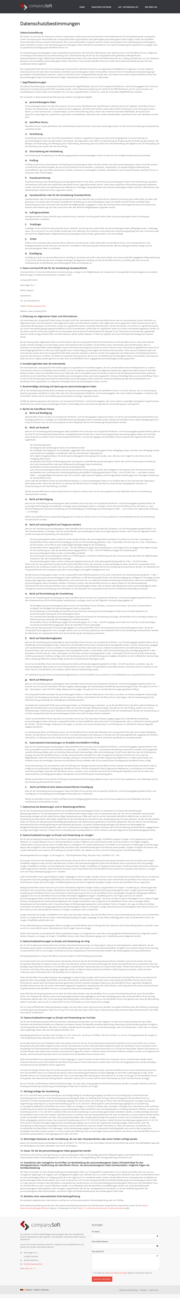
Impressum (153, 1290)
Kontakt (143, 1290)
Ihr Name (96, 1231)
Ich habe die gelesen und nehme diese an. (123, 1273)
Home (82, 7)
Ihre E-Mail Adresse (100, 1241)
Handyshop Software (101, 7)
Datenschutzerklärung (128, 1290)
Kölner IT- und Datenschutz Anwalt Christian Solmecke (100, 1208)
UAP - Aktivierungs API (128, 7)
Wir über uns (151, 7)
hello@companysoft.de (36, 306)
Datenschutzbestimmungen (116, 1273)
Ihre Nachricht (98, 1251)
